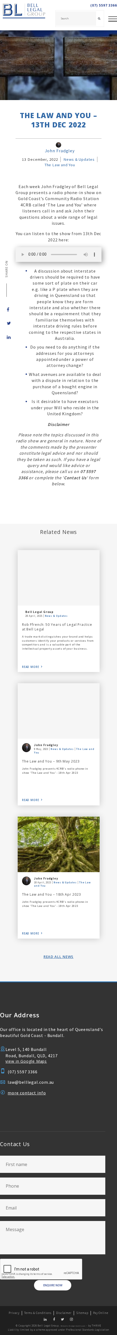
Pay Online (100, 1313)
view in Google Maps (26, 1061)
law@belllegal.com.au (31, 1082)
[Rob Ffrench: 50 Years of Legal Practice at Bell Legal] (59, 578)
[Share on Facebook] (6, 309)
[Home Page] (22, 15)
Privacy (14, 1313)
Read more (30, 667)
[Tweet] (6, 323)
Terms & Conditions (37, 1313)
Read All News (59, 956)
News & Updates (79, 159)
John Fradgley (60, 150)
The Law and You (60, 164)
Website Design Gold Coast (73, 1326)
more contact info (27, 1093)
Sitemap (82, 1313)
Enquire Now (52, 1285)
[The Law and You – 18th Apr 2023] (59, 844)
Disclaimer (64, 1313)
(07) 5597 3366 (103, 5)
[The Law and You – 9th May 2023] (59, 711)
